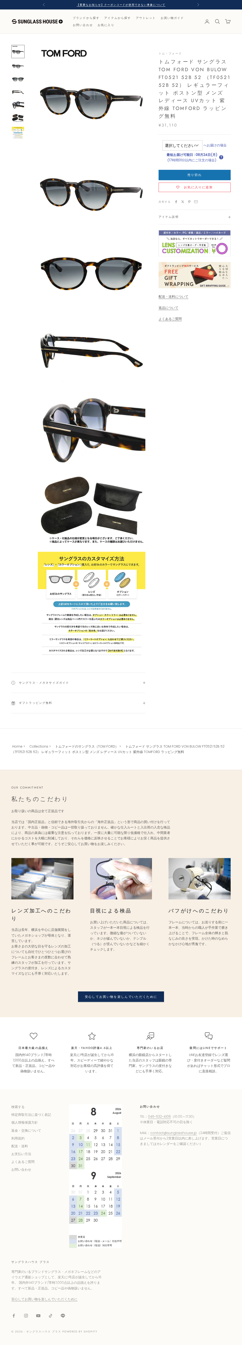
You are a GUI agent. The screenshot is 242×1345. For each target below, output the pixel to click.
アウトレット (146, 18)
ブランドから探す (86, 18)
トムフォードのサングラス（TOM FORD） (86, 746)
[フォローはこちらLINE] (62, 1315)
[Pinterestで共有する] (189, 202)
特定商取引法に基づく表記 (31, 1114)
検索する (18, 1106)
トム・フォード (170, 53)
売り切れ (194, 175)
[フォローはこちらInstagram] (26, 1315)
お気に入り (106, 25)
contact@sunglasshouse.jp (173, 1132)
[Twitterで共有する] (183, 202)
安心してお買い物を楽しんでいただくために (121, 997)
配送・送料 (19, 1146)
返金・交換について (26, 1130)
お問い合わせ (83, 25)
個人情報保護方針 (24, 1122)
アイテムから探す (117, 18)
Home (17, 746)
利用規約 (18, 1138)
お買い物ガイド (172, 18)
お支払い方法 (21, 1154)
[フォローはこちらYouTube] (38, 1315)
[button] (221, 157)
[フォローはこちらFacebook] (13, 1315)
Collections (38, 746)
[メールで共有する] (196, 202)
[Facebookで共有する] (176, 202)
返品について (168, 307)
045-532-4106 (159, 1116)
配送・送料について (173, 296)
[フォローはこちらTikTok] (50, 1315)
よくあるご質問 (170, 318)
